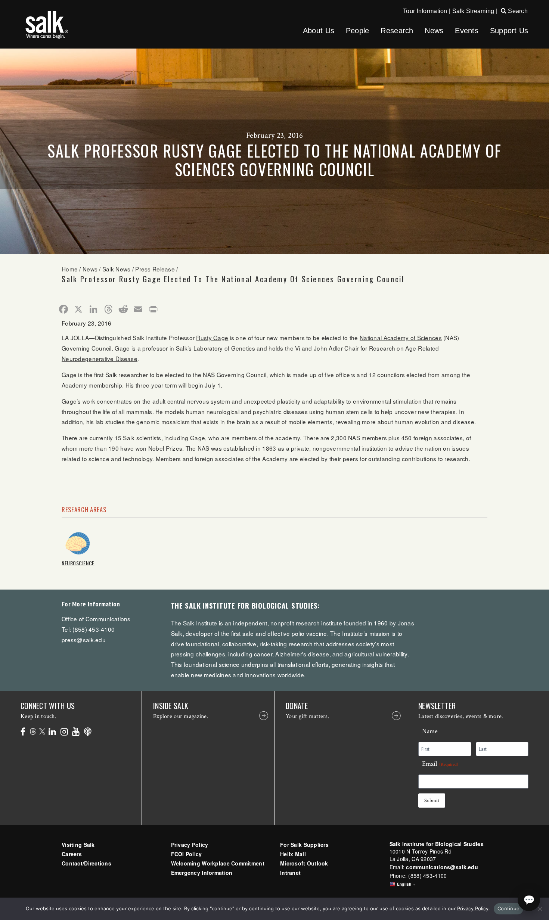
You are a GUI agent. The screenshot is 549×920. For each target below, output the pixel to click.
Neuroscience (78, 563)
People (357, 31)
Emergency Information (202, 872)
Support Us (509, 31)
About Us (318, 31)
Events (466, 31)
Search (517, 11)
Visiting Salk (78, 844)
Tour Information (425, 11)
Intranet (290, 872)
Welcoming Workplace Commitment (217, 863)
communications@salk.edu (442, 867)
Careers (72, 854)
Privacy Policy (189, 844)
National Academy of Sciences (401, 337)
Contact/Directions (86, 863)
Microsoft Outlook (304, 863)
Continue (508, 908)
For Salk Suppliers (304, 844)
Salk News (116, 269)
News (434, 31)
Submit (431, 800)
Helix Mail (293, 854)
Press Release (155, 269)
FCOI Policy (186, 854)
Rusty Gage (212, 337)
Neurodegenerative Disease (99, 358)
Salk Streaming (473, 11)
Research (397, 31)
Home (70, 269)
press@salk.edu (84, 639)
